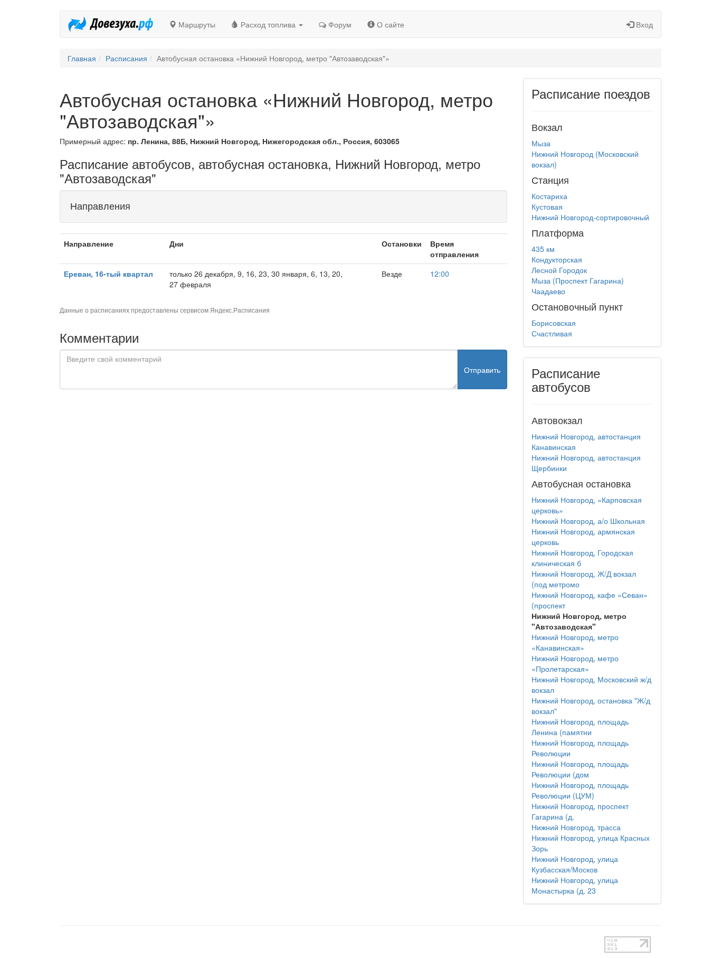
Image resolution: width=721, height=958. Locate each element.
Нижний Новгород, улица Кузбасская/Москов (575, 864)
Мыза (541, 143)
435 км (543, 248)
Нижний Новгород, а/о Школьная (588, 520)
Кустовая (547, 206)
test (323, 941)
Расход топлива (268, 24)
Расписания (126, 58)
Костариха (549, 196)
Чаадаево (548, 291)
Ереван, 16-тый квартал (108, 273)
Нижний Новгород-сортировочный (590, 217)
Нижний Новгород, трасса (576, 827)
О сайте (389, 24)
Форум (339, 24)
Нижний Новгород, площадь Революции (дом (580, 768)
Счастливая (552, 333)
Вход (643, 24)
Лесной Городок (559, 270)
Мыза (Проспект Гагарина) (578, 280)
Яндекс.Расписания (240, 309)
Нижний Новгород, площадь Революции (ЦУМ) (580, 790)
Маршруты (195, 24)
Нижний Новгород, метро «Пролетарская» (575, 663)
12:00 (439, 273)
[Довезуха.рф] (110, 24)
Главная (82, 58)
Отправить (482, 369)
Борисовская (554, 322)
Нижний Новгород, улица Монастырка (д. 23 (575, 885)
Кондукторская (557, 259)
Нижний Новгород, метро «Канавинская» (575, 642)
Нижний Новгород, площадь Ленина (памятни (580, 726)
